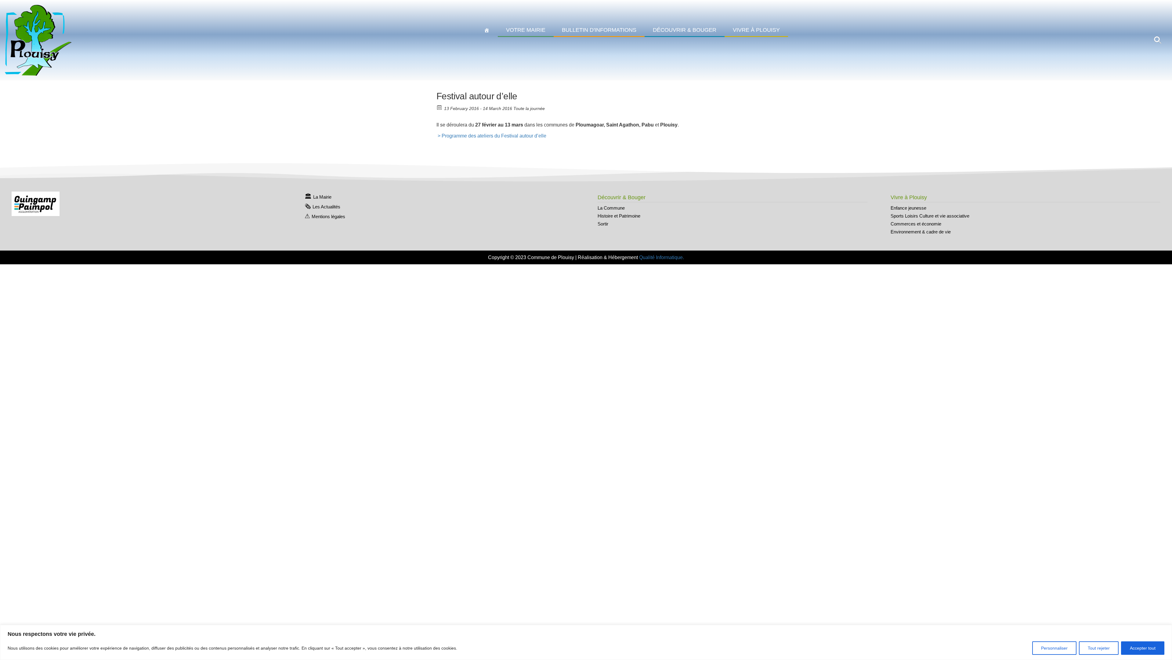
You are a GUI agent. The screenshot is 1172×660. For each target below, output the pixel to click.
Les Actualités (326, 206)
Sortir (603, 223)
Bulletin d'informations (599, 30)
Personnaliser (1054, 648)
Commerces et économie (916, 223)
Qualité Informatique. (661, 257)
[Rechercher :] (1157, 40)
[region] (586, 642)
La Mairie (322, 197)
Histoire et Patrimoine (619, 215)
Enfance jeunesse (908, 208)
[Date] (439, 107)
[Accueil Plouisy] (487, 30)
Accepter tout (1143, 648)
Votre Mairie (525, 30)
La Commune (611, 208)
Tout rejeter (1099, 648)
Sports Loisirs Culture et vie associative (930, 215)
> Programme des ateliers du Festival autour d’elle (491, 135)
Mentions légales (328, 216)
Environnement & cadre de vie (921, 231)
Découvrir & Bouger (684, 30)
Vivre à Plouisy (756, 30)
